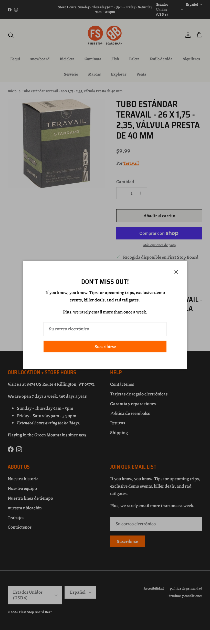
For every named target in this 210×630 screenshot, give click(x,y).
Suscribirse (105, 346)
